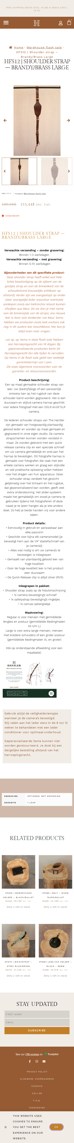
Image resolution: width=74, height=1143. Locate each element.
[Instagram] (37, 1061)
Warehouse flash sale (44, 47)
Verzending (37, 1108)
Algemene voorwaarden (37, 1079)
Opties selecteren (18, 913)
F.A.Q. (37, 1100)
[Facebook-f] (29, 1061)
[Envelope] (44, 1061)
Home (18, 47)
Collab (37, 1093)
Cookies (37, 1086)
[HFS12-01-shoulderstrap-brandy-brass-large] (37, 120)
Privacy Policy (37, 1072)
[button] (6, 23)
